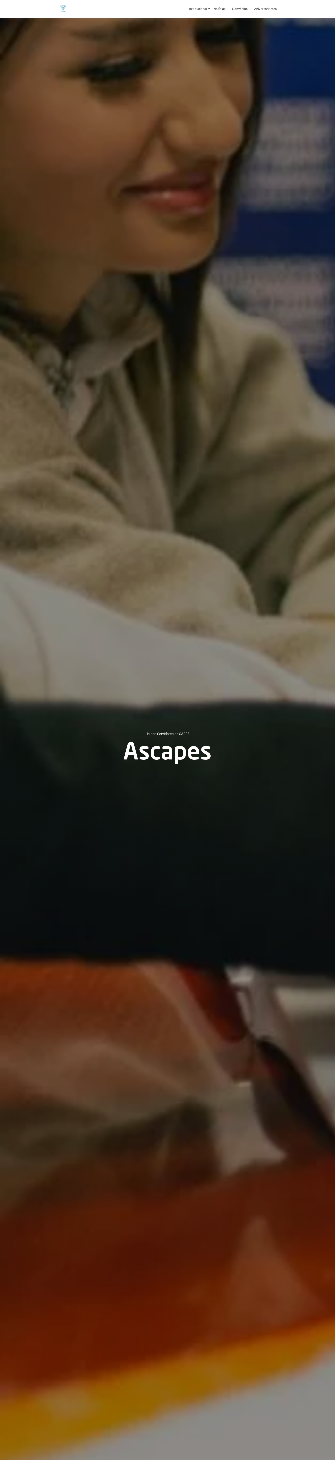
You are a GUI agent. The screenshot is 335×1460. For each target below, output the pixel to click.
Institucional (198, 9)
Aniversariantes (265, 9)
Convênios (240, 9)
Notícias (219, 9)
